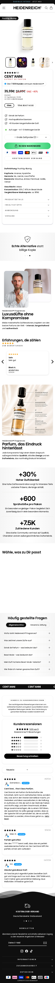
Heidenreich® (33, 981)
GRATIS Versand (17, 99)
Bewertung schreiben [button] (27, 756)
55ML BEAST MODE (26, 105)
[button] (10, 72)
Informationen (26, 959)
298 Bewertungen (12, 346)
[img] (24, 343)
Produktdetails (14, 200)
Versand (10, 216)
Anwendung (12, 210)
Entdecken (27, 972)
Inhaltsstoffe (13, 205)
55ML (9, 105)
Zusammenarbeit (26, 966)
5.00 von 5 (34, 729)
